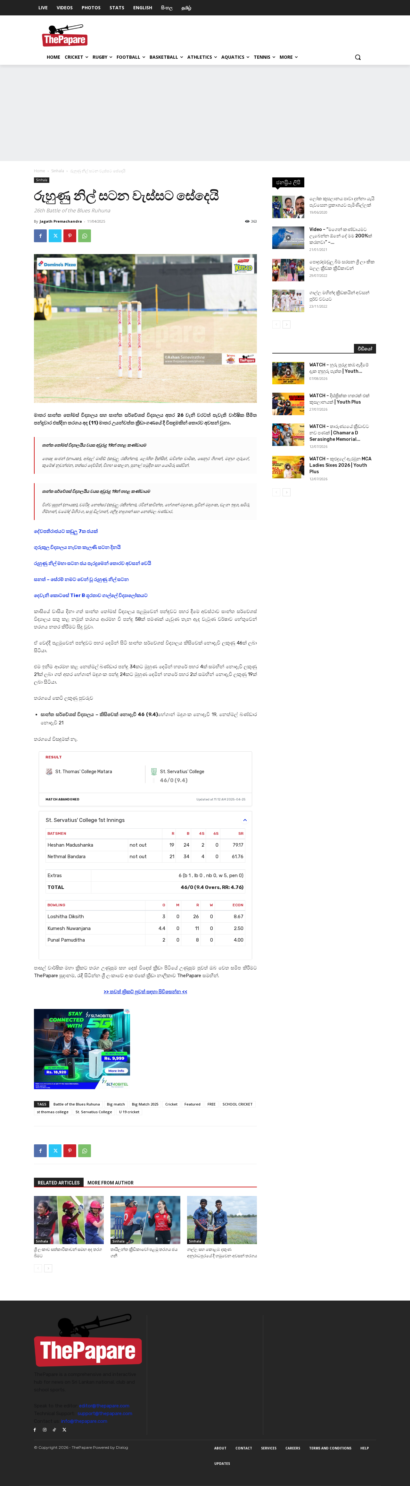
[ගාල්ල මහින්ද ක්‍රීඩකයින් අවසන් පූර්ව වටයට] (288, 301)
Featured (192, 1104)
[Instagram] (44, 1430)
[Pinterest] (69, 235)
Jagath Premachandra (61, 221)
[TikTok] (54, 1430)
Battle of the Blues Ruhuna (76, 1104)
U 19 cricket (129, 1111)
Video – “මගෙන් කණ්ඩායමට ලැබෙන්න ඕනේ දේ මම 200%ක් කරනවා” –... (340, 236)
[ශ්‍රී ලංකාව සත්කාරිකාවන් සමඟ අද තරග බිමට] (69, 1220)
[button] (357, 57)
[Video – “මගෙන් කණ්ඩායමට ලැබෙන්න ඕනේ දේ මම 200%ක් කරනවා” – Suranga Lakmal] (288, 237)
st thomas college (53, 1111)
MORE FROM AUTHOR (110, 1182)
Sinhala (57, 171)
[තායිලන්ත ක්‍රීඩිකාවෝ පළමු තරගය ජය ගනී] (145, 1220)
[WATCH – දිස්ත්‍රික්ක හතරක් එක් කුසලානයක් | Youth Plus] (288, 404)
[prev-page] (38, 1268)
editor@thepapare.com (104, 1406)
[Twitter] (55, 235)
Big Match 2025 (145, 1104)
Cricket (171, 1104)
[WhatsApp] (84, 235)
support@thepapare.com (105, 1413)
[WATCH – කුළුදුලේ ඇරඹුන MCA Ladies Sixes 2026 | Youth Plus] (288, 467)
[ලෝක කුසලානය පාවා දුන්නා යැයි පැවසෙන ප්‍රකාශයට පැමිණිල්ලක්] (288, 207)
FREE (212, 1104)
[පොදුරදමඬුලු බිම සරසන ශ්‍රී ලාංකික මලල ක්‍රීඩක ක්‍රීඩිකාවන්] (288, 270)
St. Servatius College (94, 1111)
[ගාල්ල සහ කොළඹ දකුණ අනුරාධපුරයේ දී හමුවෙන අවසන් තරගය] (222, 1220)
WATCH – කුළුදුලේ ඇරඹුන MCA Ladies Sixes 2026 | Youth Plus (340, 465)
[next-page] (48, 1268)
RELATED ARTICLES (59, 1182)
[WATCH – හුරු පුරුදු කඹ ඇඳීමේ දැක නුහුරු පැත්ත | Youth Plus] (288, 373)
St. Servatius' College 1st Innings (85, 820)
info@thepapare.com (84, 1421)
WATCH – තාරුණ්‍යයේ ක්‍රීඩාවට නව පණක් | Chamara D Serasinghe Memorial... (339, 433)
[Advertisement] (205, 113)
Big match (116, 1104)
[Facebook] (40, 235)
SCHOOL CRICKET (238, 1104)
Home (39, 171)
